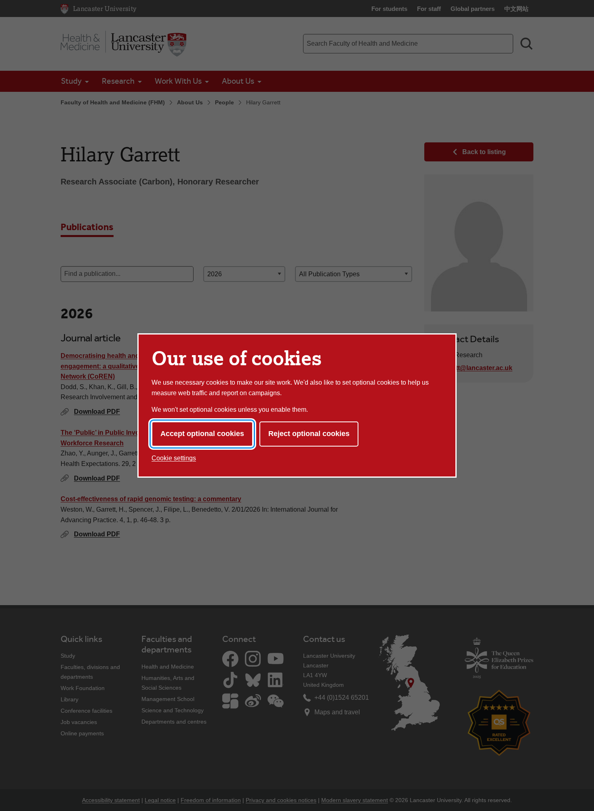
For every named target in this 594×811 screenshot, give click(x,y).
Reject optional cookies (309, 434)
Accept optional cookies (202, 434)
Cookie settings (174, 458)
